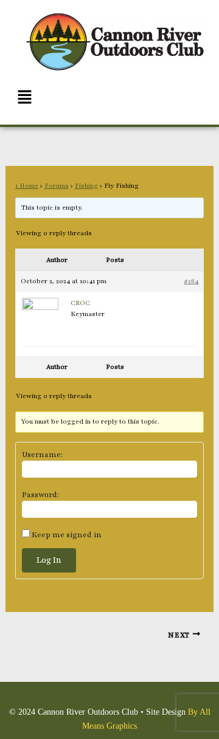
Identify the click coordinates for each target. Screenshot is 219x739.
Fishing (86, 185)
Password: (40, 495)
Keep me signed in (67, 535)
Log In (48, 560)
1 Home (26, 185)
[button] (109, 98)
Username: (42, 454)
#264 (191, 281)
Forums (56, 185)
